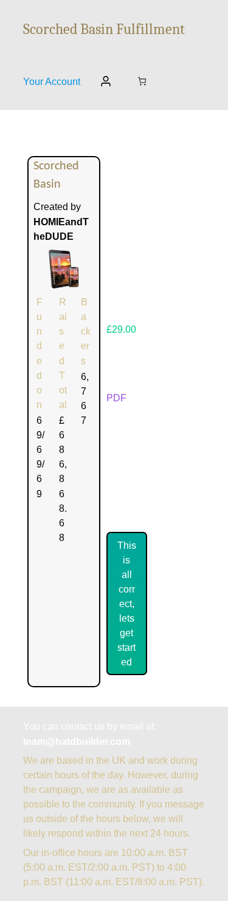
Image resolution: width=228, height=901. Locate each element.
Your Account (51, 81)
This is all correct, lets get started (126, 604)
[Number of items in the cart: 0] (142, 81)
